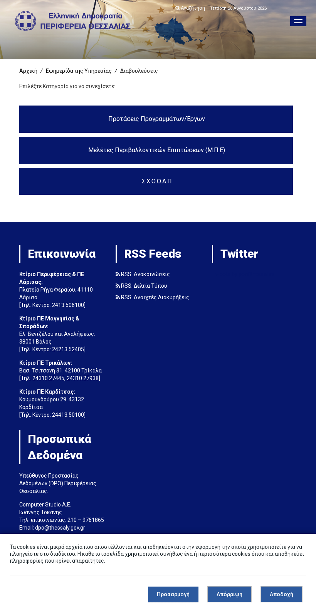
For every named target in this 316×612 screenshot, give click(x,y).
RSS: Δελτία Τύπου (143, 286)
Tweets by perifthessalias (243, 274)
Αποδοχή (281, 594)
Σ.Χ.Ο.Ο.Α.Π (157, 181)
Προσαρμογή (173, 594)
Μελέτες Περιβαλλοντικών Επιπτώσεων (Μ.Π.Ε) (156, 150)
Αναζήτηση (192, 8)
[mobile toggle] (298, 21)
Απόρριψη (229, 594)
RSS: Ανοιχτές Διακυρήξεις (154, 297)
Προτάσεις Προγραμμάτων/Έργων (156, 118)
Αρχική (28, 71)
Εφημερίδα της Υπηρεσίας (79, 71)
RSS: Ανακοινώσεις (145, 274)
